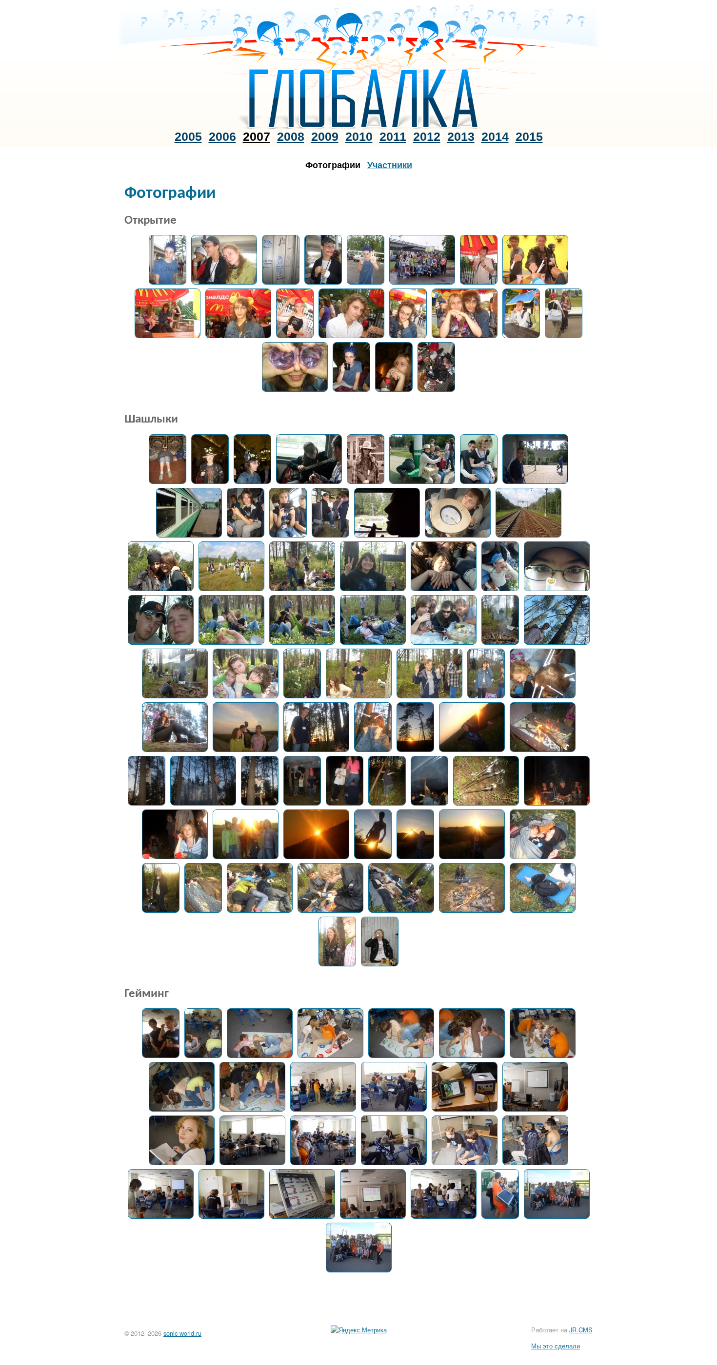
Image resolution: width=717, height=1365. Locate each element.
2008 (290, 136)
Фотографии (332, 164)
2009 (325, 136)
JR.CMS (581, 1329)
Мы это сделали (555, 1345)
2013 (461, 136)
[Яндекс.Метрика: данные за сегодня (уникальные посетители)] (359, 1330)
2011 (392, 136)
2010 (359, 136)
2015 (529, 136)
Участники (389, 164)
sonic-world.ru (182, 1333)
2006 (222, 136)
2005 (188, 136)
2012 (426, 136)
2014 (495, 136)
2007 (256, 136)
